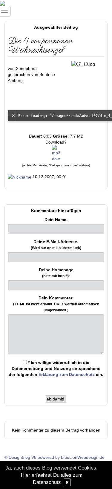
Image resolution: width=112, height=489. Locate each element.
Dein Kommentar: (56, 303)
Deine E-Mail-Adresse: (56, 244)
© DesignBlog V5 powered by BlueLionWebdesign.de (54, 457)
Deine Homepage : (56, 272)
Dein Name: (56, 219)
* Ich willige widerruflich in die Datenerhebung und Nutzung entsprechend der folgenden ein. (56, 368)
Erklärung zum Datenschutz (67, 374)
